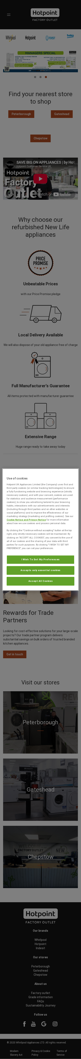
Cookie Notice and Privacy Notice (26, 519)
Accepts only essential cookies (40, 570)
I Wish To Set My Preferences (40, 559)
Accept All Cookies (40, 581)
